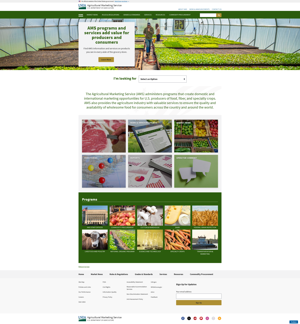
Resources (178, 274)
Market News (97, 274)
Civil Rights (106, 287)
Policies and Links (85, 287)
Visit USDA (82, 302)
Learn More (106, 59)
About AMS (182, 9)
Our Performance (84, 292)
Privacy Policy (107, 297)
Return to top (84, 266)
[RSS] (219, 318)
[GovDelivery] (201, 318)
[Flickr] (213, 318)
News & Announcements (199, 9)
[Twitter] (189, 318)
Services (163, 274)
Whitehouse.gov (156, 287)
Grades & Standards (144, 274)
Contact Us (216, 9)
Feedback (154, 297)
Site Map (81, 282)
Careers (81, 297)
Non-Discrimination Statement (137, 294)
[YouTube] (195, 318)
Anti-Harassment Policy (135, 299)
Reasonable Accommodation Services (137, 288)
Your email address (183, 291)
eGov (152, 292)
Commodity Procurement (201, 274)
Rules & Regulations (119, 274)
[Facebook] (183, 318)
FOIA (104, 282)
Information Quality (109, 292)
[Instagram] (207, 318)
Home (81, 274)
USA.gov (154, 282)
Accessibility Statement (135, 282)
